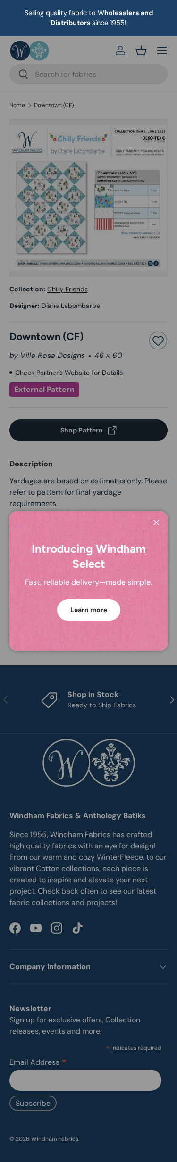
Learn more (88, 610)
